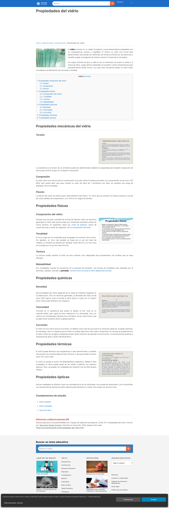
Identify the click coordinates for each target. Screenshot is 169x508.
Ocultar (87, 76)
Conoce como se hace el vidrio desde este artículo (90, 271)
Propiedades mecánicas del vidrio (51, 81)
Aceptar (154, 499)
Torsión (44, 83)
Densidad (45, 107)
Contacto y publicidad (119, 478)
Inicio (38, 43)
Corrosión (46, 112)
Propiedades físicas (46, 91)
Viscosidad (46, 110)
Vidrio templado (45, 406)
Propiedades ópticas (46, 118)
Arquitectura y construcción (54, 43)
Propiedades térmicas (47, 115)
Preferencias (128, 499)
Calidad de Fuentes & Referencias (119, 482)
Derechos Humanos (68, 468)
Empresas (64, 472)
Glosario (120, 2)
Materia (64, 478)
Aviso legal (20, 502)
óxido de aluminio (79, 225)
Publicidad (65, 482)
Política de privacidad (10, 502)
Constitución (66, 465)
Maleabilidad (47, 102)
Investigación (66, 475)
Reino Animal (66, 485)
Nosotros (114, 475)
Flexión (44, 89)
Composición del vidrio (51, 94)
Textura (45, 99)
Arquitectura (66, 462)
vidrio (94, 196)
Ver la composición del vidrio (79, 227)
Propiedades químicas (47, 105)
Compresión (46, 86)
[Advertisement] (84, 27)
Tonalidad (45, 97)
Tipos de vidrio (45, 410)
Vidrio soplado (45, 402)
